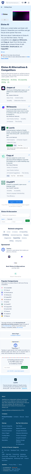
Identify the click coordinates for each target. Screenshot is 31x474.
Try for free (9, 145)
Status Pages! (5, 433)
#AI (8, 82)
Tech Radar (19, 426)
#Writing (3, 82)
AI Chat (8, 231)
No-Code (6, 450)
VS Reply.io (7, 316)
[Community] (25, 2)
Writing (11, 240)
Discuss (22, 416)
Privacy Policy (12, 464)
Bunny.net (14, 467)
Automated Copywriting (16, 235)
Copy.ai (6, 42)
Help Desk (8, 454)
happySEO (4, 49)
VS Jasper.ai (7, 313)
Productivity (16, 454)
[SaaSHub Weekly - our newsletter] (22, 2)
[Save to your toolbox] (5, 20)
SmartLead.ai (14, 46)
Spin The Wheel (16, 469)
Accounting (5, 456)
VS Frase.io (7, 311)
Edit (3, 52)
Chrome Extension (7, 430)
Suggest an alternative (15, 201)
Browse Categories (7, 426)
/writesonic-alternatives (7, 105)
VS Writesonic (7, 295)
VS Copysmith (8, 306)
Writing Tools (18, 240)
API (3, 418)
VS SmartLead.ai (8, 292)
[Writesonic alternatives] (3, 107)
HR (18, 456)
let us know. (20, 327)
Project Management (7, 458)
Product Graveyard (21, 435)
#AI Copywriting (22, 79)
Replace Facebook (21, 428)
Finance (26, 458)
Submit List (5, 437)
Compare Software (7, 428)
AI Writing (6, 235)
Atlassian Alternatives (22, 433)
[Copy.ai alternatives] (3, 156)
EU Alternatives (7, 325)
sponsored (24, 388)
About (27, 416)
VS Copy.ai (7, 290)
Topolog (15, 348)
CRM (3, 454)
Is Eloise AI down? (15, 335)
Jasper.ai (15, 40)
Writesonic (23, 40)
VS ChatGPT (7, 304)
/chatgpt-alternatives (7, 180)
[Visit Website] (29, 87)
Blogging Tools (8, 238)
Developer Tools (15, 450)
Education (4, 460)
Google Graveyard (21, 437)
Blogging (26, 235)
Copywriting (16, 238)
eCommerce (12, 456)
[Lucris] (3, 128)
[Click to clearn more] (15, 383)
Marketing (24, 238)
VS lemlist (6, 302)
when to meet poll (14, 470)
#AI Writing (14, 79)
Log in (3, 219)
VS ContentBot (8, 287)
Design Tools (24, 450)
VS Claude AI (7, 299)
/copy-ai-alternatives (6, 153)
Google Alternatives (21, 430)
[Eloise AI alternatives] (5, 14)
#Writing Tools (5, 79)
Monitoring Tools (18, 458)
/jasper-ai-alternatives (7, 86)
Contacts (16, 416)
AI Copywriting (23, 231)
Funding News (6, 435)
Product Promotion (7, 416)
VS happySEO (7, 297)
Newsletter (5, 440)
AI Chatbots (14, 231)
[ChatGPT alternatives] (3, 183)
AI (4, 231)
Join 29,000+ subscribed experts (15, 371)
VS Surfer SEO (8, 309)
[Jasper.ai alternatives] (3, 88)
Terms (20, 464)
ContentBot (5, 46)
